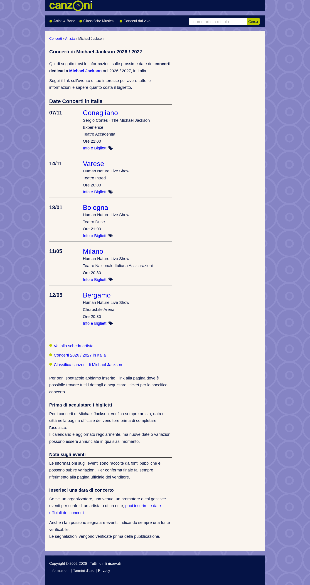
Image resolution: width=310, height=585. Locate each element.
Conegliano (100, 113)
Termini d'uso (83, 570)
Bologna (95, 207)
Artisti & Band (64, 21)
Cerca (253, 22)
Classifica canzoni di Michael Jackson (88, 364)
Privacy (104, 570)
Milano (93, 251)
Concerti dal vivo (136, 21)
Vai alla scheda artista (73, 346)
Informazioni (59, 570)
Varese (93, 163)
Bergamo (97, 295)
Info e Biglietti (95, 148)
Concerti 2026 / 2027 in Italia (80, 355)
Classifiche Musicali (99, 21)
